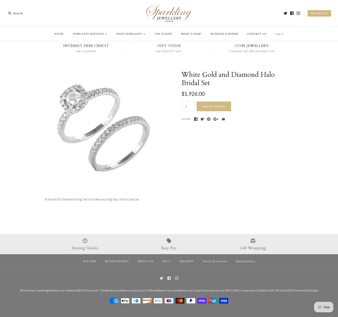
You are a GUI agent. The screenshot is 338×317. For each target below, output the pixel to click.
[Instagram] (298, 13)
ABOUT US (145, 261)
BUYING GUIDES (117, 261)
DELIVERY (187, 261)
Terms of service (215, 261)
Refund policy (245, 261)
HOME (59, 33)
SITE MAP (89, 261)
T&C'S (166, 261)
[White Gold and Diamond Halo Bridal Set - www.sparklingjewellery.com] (101, 73)
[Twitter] (285, 13)
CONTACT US (256, 33)
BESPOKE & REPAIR (224, 33)
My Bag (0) (319, 13)
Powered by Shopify (306, 290)
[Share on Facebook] (196, 119)
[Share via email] (223, 119)
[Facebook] (292, 13)
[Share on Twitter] (202, 119)
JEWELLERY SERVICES (90, 33)
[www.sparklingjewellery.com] (169, 7)
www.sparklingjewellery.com (47, 290)
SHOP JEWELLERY (130, 33)
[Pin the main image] (208, 119)
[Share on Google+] (216, 119)
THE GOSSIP (163, 33)
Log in (279, 33)
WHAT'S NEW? (191, 33)
